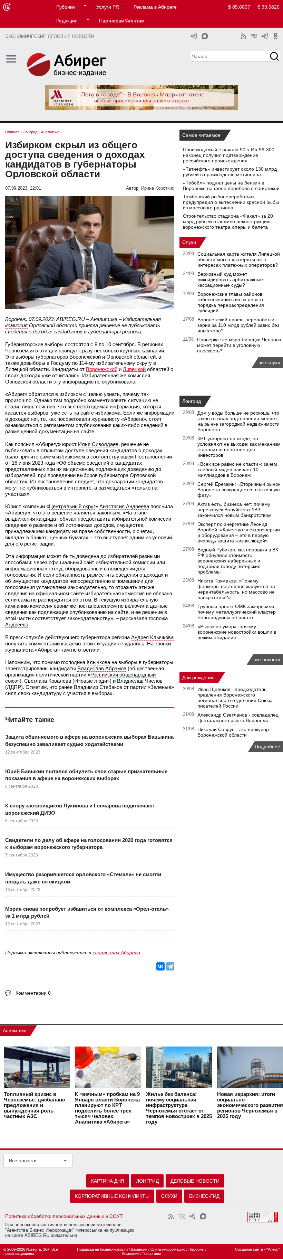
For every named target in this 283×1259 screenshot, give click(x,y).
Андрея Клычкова (152, 637)
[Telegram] (170, 966)
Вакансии (139, 1249)
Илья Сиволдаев (98, 444)
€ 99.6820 (268, 7)
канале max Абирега (116, 952)
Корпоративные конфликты (112, 1196)
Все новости (23, 1160)
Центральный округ (72, 506)
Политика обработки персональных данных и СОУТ (64, 1216)
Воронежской (101, 369)
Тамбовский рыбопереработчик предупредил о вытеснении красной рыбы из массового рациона (231, 202)
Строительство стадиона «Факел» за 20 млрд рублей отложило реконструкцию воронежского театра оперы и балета (228, 221)
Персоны (196, 1249)
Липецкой (134, 369)
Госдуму (61, 363)
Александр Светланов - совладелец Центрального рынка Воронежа (238, 717)
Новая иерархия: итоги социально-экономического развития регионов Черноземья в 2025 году (250, 1105)
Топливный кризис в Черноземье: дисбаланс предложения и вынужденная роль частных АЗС (34, 1105)
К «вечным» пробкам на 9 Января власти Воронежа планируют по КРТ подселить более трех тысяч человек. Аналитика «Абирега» (107, 1108)
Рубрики (65, 7)
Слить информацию (167, 1249)
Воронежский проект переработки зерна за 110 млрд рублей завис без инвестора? (238, 325)
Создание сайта (249, 1249)
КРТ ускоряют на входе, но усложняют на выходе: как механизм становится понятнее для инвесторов (239, 447)
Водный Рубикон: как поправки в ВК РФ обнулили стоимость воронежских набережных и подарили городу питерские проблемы (237, 561)
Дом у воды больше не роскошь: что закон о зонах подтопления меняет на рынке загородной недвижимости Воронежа (238, 421)
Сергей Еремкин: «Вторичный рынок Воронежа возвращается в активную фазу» (238, 489)
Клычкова (98, 662)
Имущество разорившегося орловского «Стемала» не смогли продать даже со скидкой (83, 877)
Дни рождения (198, 677)
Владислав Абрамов (101, 668)
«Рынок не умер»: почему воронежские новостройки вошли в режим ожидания (236, 632)
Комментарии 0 (33, 993)
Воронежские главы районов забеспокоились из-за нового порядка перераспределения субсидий (230, 302)
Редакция (67, 20)
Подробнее (267, 746)
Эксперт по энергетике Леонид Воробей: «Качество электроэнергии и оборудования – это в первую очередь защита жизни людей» (238, 532)
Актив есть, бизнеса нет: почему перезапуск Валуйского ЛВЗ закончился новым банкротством (234, 509)
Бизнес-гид (204, 1196)
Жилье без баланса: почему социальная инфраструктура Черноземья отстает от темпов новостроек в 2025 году (179, 1108)
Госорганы (152, 1253)
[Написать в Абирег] (205, 36)
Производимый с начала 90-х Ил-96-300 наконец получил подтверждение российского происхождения (228, 155)
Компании (130, 1253)
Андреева (16, 624)
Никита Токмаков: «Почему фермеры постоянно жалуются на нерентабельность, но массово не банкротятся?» (236, 589)
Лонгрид (191, 401)
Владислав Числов (140, 681)
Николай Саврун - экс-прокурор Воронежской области (233, 732)
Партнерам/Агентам (122, 20)
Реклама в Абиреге (155, 7)
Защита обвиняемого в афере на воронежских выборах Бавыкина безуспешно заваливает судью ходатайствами (89, 740)
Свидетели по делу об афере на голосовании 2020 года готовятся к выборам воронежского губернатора (89, 843)
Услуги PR (107, 7)
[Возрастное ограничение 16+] (7, 7)
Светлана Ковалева (47, 681)
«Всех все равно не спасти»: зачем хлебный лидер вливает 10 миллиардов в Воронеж (237, 469)
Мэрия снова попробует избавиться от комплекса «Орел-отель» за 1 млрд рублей (87, 912)
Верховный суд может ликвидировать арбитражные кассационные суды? (230, 279)
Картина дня (107, 1181)
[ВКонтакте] (160, 966)
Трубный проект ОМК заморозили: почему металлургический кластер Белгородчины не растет (236, 612)
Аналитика (15, 1030)
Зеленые (160, 687)
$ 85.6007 (239, 7)
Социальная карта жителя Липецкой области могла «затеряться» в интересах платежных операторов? (238, 259)
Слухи (189, 242)
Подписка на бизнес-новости (102, 1249)
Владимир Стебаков (98, 687)
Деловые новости (194, 1181)
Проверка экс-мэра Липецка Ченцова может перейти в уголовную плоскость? (239, 345)
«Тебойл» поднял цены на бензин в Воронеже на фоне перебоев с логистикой (231, 185)
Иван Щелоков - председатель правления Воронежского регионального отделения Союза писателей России (235, 698)
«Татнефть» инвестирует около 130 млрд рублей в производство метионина (230, 171)
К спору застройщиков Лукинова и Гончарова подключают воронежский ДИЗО (80, 809)
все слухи (269, 362)
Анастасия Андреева (124, 506)
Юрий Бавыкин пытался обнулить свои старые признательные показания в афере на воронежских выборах (86, 774)
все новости (266, 659)
